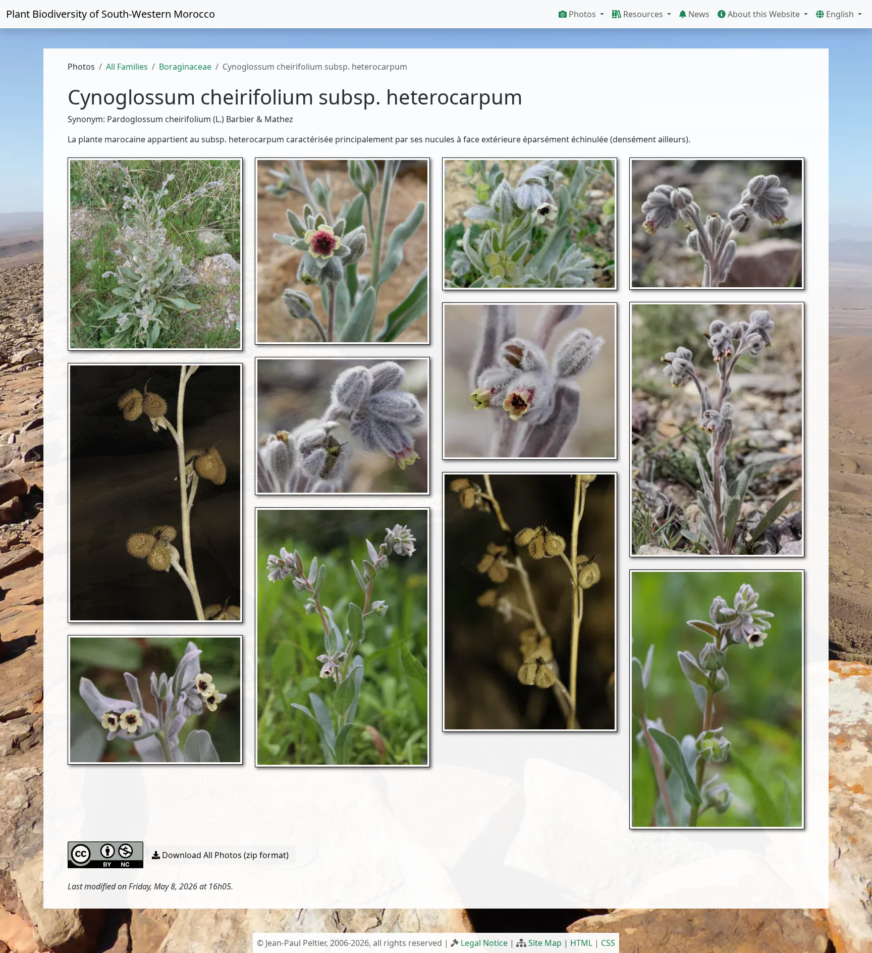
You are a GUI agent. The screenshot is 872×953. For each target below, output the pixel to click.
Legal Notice (484, 942)
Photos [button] (582, 14)
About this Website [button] (764, 14)
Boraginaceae (185, 66)
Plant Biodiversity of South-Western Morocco (110, 14)
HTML (581, 942)
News (698, 14)
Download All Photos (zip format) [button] (224, 855)
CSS (608, 942)
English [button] (840, 14)
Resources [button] (643, 14)
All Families (127, 66)
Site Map (545, 942)
